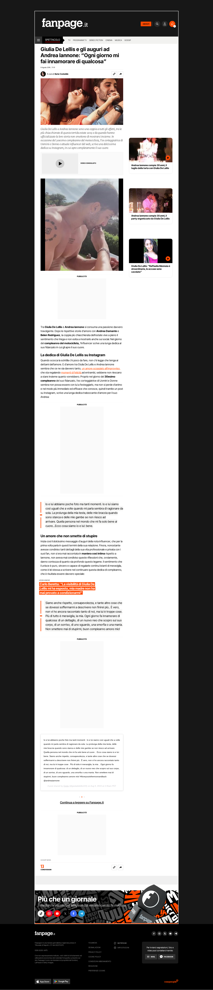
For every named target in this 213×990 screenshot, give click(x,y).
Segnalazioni (94, 947)
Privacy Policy (94, 952)
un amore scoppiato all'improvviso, (101, 368)
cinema (108, 40)
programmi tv (80, 40)
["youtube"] (57, 913)
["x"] (65, 913)
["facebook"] (73, 913)
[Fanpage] (45, 933)
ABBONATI (146, 24)
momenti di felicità (71, 372)
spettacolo (52, 39)
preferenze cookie (96, 971)
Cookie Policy (94, 957)
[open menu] (38, 40)
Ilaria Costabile (61, 74)
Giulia (66, 786)
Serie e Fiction (96, 40)
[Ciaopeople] (171, 982)
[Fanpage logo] (61, 24)
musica (118, 40)
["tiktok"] (41, 913)
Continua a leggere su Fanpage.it (82, 802)
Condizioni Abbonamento (99, 961)
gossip (127, 40)
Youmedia (92, 943)
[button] (120, 74)
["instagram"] (49, 913)
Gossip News (46, 860)
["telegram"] (81, 913)
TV (69, 40)
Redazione (93, 966)
